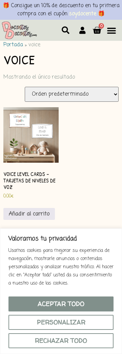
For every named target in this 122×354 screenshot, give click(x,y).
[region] (61, 291)
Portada (13, 45)
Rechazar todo (61, 340)
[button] (66, 30)
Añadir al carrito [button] (29, 214)
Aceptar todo (61, 304)
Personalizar (61, 322)
